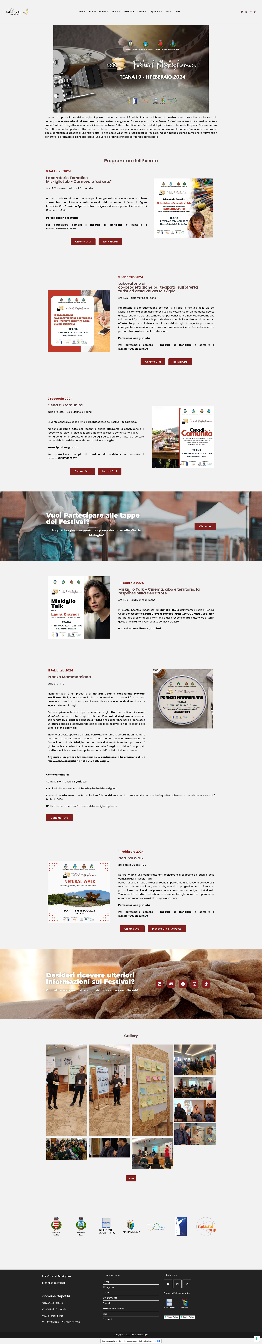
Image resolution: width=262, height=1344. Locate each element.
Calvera (107, 1292)
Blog (105, 1313)
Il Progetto (108, 1287)
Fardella (107, 1303)
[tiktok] (187, 1284)
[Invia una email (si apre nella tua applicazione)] (250, 11)
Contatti (107, 1319)
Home (106, 1281)
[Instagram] (194, 984)
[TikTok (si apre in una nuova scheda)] (255, 12)
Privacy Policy (172, 1317)
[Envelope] (171, 984)
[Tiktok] (206, 984)
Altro (131, 1178)
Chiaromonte (110, 1297)
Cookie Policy (188, 1317)
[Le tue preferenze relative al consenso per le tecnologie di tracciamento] (257, 1339)
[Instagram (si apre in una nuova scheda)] (246, 12)
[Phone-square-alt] (159, 984)
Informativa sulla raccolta (111, 1341)
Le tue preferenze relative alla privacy (138, 1341)
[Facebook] (183, 984)
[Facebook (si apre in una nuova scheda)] (242, 12)
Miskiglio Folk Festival (113, 1308)
